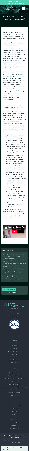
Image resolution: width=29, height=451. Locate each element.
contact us (6, 218)
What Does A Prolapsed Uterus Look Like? (14, 270)
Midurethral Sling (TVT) (14, 384)
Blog (14, 417)
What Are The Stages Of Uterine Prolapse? (11, 265)
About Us (14, 411)
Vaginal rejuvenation (11, 135)
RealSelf (16, 91)
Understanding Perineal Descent (11, 268)
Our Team (14, 414)
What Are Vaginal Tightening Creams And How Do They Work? (14, 279)
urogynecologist (7, 67)
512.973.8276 (14, 308)
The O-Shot (9, 172)
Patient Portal (14, 422)
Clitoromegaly (14, 362)
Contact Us (14, 420)
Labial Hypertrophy (14, 360)
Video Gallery (14, 425)
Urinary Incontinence (14, 357)
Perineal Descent (14, 354)
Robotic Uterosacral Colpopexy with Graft (14, 378)
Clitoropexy (14, 395)
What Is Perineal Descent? (10, 277)
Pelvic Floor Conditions (14, 405)
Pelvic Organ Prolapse (14, 351)
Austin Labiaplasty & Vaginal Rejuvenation (14, 3)
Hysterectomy (14, 381)
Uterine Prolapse (14, 348)
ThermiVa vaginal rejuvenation (13, 148)
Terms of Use (15, 440)
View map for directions (14, 316)
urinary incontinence (19, 76)
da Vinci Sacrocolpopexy (14, 373)
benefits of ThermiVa (19, 167)
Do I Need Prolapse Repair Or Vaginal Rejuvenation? (13, 260)
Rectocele (14, 343)
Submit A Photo (14, 428)
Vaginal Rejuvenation (14, 392)
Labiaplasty (14, 390)
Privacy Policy (7, 440)
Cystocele (14, 340)
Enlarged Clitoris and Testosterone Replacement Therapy (12, 272)
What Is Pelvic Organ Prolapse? (11, 275)
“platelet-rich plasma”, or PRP (16, 180)
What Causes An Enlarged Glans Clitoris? (13, 254)
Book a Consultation (9, 289)
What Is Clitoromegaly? (9, 258)
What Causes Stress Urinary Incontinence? (14, 263)
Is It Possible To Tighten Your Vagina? (12, 256)
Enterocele (14, 345)
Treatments (14, 408)
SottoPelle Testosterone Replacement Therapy (14, 387)
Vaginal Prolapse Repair (14, 376)
